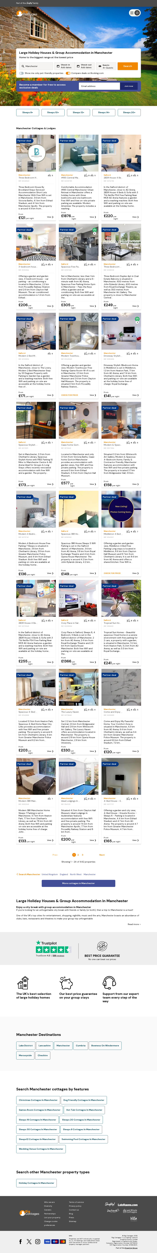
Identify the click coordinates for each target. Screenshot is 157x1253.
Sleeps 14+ (104, 112)
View (49, 217)
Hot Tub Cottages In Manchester (84, 1110)
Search (127, 66)
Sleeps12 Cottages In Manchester (37, 1139)
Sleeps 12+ (78, 112)
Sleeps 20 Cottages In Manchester (81, 1119)
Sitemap (72, 1221)
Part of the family (27, 3)
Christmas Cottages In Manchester (38, 1100)
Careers (47, 1210)
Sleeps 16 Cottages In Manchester (37, 1119)
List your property (52, 1217)
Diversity (48, 1206)
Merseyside (25, 1055)
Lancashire (45, 1045)
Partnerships (50, 1213)
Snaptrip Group (131, 1248)
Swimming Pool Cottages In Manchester (83, 1139)
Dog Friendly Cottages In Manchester (83, 1100)
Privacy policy (75, 1206)
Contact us (74, 1210)
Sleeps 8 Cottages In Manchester (81, 1129)
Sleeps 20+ (129, 112)
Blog (71, 1213)
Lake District (26, 1045)
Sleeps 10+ (53, 112)
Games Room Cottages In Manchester (39, 1110)
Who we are (49, 1202)
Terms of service (76, 1202)
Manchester (63, 1045)
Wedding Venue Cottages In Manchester (41, 1149)
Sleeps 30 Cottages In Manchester (38, 1129)
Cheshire (43, 1055)
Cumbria (80, 1045)
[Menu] (135, 12)
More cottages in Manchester (78, 883)
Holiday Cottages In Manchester (36, 1183)
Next (102, 854)
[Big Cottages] (25, 13)
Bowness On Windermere (105, 1045)
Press (71, 1217)
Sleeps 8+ (27, 112)
